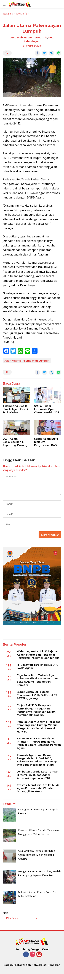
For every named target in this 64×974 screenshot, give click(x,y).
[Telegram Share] (51, 53)
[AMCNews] (19, 4)
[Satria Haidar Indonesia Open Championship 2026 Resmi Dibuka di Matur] (47, 395)
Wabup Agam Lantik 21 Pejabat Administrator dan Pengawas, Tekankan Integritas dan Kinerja (38, 654)
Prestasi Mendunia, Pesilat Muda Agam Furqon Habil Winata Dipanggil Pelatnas (38, 788)
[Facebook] (26, 955)
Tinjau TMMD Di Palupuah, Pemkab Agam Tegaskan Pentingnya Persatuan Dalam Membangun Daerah (36, 710)
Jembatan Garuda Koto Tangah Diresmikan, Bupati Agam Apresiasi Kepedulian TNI (37, 775)
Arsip (5, 913)
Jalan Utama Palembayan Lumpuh (26, 360)
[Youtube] (39, 955)
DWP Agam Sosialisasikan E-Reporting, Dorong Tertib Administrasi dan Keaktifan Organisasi (15, 442)
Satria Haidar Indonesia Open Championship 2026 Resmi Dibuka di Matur (47, 409)
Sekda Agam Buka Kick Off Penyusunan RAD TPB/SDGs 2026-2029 (46, 442)
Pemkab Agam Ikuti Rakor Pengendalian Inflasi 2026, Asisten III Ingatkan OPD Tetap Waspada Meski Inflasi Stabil (37, 760)
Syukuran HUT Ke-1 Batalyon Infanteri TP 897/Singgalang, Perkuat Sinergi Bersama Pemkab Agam (39, 743)
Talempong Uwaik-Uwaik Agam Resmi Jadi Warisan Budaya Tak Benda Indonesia (15, 409)
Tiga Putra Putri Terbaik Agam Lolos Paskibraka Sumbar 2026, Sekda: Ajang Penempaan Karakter (37, 680)
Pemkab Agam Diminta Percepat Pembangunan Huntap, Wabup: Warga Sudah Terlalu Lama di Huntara (38, 726)
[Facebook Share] (37, 53)
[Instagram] (32, 955)
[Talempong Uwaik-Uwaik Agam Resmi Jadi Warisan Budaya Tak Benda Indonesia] (16, 395)
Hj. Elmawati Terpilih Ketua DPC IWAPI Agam (37, 666)
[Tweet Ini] (44, 53)
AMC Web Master (21, 37)
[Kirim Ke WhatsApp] (58, 53)
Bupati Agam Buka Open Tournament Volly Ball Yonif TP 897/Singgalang (37, 695)
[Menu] (5, 4)
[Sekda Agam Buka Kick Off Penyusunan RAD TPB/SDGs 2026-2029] (47, 427)
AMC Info (41, 37)
